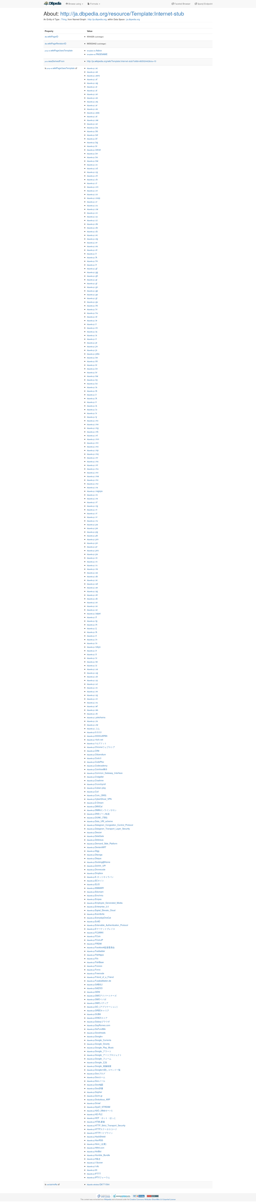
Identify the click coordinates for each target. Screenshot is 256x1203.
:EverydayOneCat (99, 917)
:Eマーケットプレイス (101, 928)
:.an (92, 94)
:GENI (93, 991)
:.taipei (94, 613)
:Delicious (95, 839)
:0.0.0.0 (94, 732)
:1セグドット (97, 743)
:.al (92, 90)
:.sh (92, 594)
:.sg (92, 591)
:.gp (92, 290)
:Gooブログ (96, 1073)
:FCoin (94, 936)
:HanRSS (95, 1140)
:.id (92, 316)
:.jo (92, 350)
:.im (92, 327)
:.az (92, 123)
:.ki (92, 364)
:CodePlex (95, 761)
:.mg (93, 427)
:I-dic (93, 1166)
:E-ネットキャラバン (100, 876)
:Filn (92, 958)
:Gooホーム (96, 1077)
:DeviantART (96, 847)
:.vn (92, 698)
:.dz (92, 231)
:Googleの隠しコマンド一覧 (103, 1069)
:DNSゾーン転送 (98, 813)
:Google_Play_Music (100, 1047)
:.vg (92, 695)
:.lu (92, 409)
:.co (92, 194)
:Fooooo (94, 965)
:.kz (92, 383)
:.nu (92, 520)
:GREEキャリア (98, 1010)
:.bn (92, 153)
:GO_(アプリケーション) (102, 1006)
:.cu (92, 205)
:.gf (92, 268)
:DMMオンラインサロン (102, 810)
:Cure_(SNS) (96, 795)
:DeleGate (95, 836)
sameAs (52, 1184)
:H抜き (94, 1158)
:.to (92, 643)
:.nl (92, 513)
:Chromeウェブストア (101, 747)
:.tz (92, 665)
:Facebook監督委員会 (101, 947)
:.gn (92, 287)
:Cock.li (94, 758)
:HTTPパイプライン (100, 1132)
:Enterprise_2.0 (98, 906)
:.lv (92, 413)
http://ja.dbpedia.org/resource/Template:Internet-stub (122, 13)
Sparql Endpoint (204, 3)
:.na (92, 487)
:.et (92, 249)
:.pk (92, 535)
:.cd (92, 168)
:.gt (92, 298)
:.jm (92, 346)
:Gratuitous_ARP (98, 1099)
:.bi (92, 146)
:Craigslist (95, 776)
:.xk (92, 713)
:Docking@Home (98, 862)
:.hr (92, 309)
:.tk (92, 632)
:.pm (93, 539)
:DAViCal (94, 806)
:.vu (92, 702)
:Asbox (94, 50)
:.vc (92, 687)
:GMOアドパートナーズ (102, 995)
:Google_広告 (97, 1062)
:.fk (92, 257)
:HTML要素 (96, 1121)
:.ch (92, 175)
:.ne (92, 498)
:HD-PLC (95, 1114)
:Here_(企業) (96, 1143)
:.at (92, 116)
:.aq (92, 101)
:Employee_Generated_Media (105, 902)
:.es (92, 246)
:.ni (92, 509)
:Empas (94, 899)
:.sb (92, 576)
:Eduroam (95, 891)
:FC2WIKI (95, 932)
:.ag (92, 82)
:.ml (92, 435)
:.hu (92, 312)
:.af (92, 79)
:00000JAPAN (97, 735)
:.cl (92, 183)
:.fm (92, 261)
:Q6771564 (98, 1184)
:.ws (92, 709)
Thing (64, 19)
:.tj (92, 628)
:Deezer (94, 832)
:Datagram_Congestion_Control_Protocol (110, 824)
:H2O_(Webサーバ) (99, 1110)
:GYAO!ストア (97, 1017)
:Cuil (93, 791)
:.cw (92, 209)
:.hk (92, 305)
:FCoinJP (95, 939)
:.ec (92, 235)
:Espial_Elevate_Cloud (101, 910)
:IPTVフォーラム (98, 1177)
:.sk (92, 598)
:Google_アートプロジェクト (104, 1054)
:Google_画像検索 (99, 1066)
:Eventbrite (95, 913)
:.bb (92, 131)
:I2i (92, 1169)
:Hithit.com (95, 1147)
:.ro (92, 561)
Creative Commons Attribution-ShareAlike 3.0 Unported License (153, 1199)
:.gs (92, 294)
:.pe (92, 528)
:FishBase (95, 962)
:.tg (92, 620)
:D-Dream (95, 802)
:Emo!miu (95, 895)
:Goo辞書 (95, 1088)
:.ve (92, 691)
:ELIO (93, 884)
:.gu (92, 301)
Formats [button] (94, 3)
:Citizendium (96, 754)
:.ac (92, 68)
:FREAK (94, 943)
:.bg (92, 142)
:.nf (92, 502)
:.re (92, 557)
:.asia (93, 112)
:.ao (92, 97)
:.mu (93, 468)
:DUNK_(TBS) (97, 817)
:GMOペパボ (96, 999)
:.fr (92, 264)
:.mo (93, 446)
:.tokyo (94, 646)
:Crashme (95, 780)
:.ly (92, 416)
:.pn (92, 542)
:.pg (92, 531)
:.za (92, 721)
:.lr (92, 402)
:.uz (92, 683)
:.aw (92, 120)
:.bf (92, 138)
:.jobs (93, 353)
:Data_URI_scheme (100, 821)
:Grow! (94, 1103)
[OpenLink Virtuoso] (103, 1196)
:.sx (92, 606)
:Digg (93, 850)
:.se (92, 587)
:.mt (92, 465)
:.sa (92, 572)
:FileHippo (95, 954)
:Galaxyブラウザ (98, 1021)
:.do (92, 227)
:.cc (92, 164)
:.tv (92, 657)
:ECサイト (95, 880)
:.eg (92, 238)
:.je (92, 342)
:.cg (92, 172)
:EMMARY (95, 887)
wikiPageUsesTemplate (59, 50)
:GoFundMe (96, 1028)
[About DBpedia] (52, 3)
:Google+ (95, 1036)
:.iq (92, 331)
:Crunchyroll (96, 784)
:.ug (92, 672)
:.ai (92, 86)
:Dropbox (95, 873)
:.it (92, 338)
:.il (91, 324)
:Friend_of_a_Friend (100, 977)
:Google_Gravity (98, 1043)
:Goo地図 (95, 1084)
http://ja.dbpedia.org (97, 19)
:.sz (92, 609)
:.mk (92, 431)
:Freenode (95, 973)
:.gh (92, 275)
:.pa (92, 524)
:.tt (92, 654)
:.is (92, 335)
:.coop (93, 197)
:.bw (92, 160)
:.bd (92, 134)
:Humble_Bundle (98, 1155)
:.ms (92, 461)
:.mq (93, 453)
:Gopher (94, 1092)
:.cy (92, 216)
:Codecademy (97, 765)
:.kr (92, 372)
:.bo (92, 157)
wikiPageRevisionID (55, 43)
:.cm (92, 186)
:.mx (92, 479)
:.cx (92, 212)
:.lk (92, 398)
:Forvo (93, 969)
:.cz (92, 220)
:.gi (92, 279)
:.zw (92, 724)
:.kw (92, 376)
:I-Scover (95, 1162)
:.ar (92, 105)
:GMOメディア (97, 1002)
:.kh (92, 361)
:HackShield (96, 1136)
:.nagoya (95, 491)
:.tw (92, 661)
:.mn (93, 442)
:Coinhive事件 (97, 769)
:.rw (92, 568)
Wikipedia (107, 1199)
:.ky (92, 379)
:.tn (92, 639)
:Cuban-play (96, 787)
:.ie (92, 320)
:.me (93, 424)
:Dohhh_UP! (96, 865)
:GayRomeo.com (98, 1025)
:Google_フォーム (99, 1058)
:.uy (92, 680)
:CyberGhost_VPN (99, 798)
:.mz (92, 483)
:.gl (92, 283)
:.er (92, 242)
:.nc (92, 494)
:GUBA (94, 1014)
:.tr (92, 650)
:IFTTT (94, 1173)
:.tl (92, 635)
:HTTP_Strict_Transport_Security (106, 1125)
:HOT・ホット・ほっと (101, 1117)
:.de (92, 223)
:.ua (92, 669)
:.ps (92, 554)
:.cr (92, 201)
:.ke (92, 357)
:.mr (92, 457)
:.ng (92, 505)
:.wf (92, 706)
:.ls (92, 405)
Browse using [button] (75, 3)
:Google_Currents (99, 1040)
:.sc (92, 580)
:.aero (93, 75)
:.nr (92, 517)
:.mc (92, 420)
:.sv (92, 602)
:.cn (92, 190)
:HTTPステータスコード (102, 1129)
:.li (91, 394)
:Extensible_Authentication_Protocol (107, 925)
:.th (92, 624)
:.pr (92, 546)
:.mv (92, 472)
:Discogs (94, 854)
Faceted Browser (182, 3)
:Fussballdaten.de (99, 980)
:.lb (92, 390)
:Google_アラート (99, 1051)
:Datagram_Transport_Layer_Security (108, 828)
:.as (92, 108)
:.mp (93, 450)
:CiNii (93, 750)
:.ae (92, 71)
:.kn (92, 368)
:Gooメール (96, 1080)
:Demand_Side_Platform (102, 843)
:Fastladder (96, 951)
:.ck (92, 179)
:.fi (92, 253)
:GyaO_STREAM (98, 1106)
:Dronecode (96, 869)
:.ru (92, 565)
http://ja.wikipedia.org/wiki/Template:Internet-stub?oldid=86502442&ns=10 (121, 61)
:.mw (93, 476)
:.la (92, 387)
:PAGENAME (97, 54)
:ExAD (93, 921)
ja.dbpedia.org (133, 19)
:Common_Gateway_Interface (105, 772)
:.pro (93, 550)
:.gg (92, 272)
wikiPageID (51, 36)
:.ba (92, 127)
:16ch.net (95, 739)
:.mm (93, 439)
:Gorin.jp (94, 1095)
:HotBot (94, 1151)
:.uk (92, 676)
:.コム (93, 728)
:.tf (92, 617)
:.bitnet (94, 149)
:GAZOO (95, 988)
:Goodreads (96, 1032)
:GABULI (95, 984)
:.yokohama (96, 717)
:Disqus (94, 858)
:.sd (92, 583)
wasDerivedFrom (54, 61)
